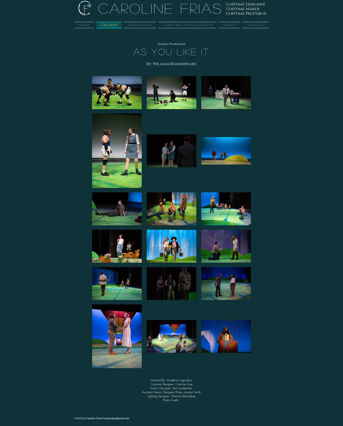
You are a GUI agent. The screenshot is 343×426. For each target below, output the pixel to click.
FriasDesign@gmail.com (115, 418)
